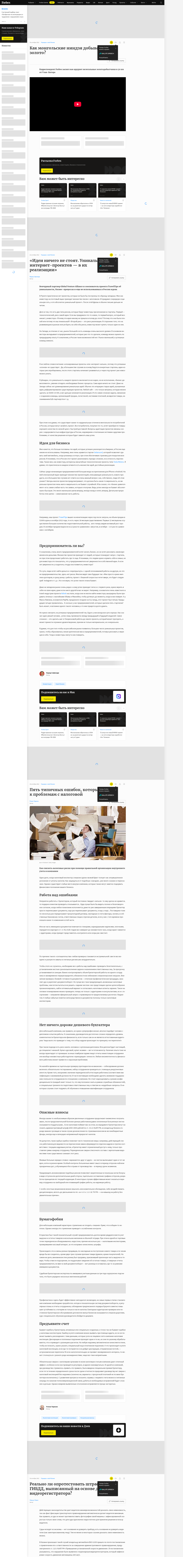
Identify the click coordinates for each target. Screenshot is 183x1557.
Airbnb (64, 593)
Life (94, 2)
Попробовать (103, 58)
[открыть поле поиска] (161, 2)
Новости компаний (105, 200)
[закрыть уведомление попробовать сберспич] (115, 48)
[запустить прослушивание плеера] (115, 42)
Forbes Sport (45, 200)
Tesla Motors (119, 462)
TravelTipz (63, 517)
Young (114, 2)
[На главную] (6, 2)
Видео (88, 2)
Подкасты (80, 2)
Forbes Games (46, 2)
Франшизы (70, 2)
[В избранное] (64, 200)
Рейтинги (61, 2)
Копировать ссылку (117, 61)
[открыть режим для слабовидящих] (111, 42)
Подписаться (47, 170)
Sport (108, 2)
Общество (74, 200)
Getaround (98, 452)
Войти (154, 2)
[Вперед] (129, 142)
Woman (100, 2)
